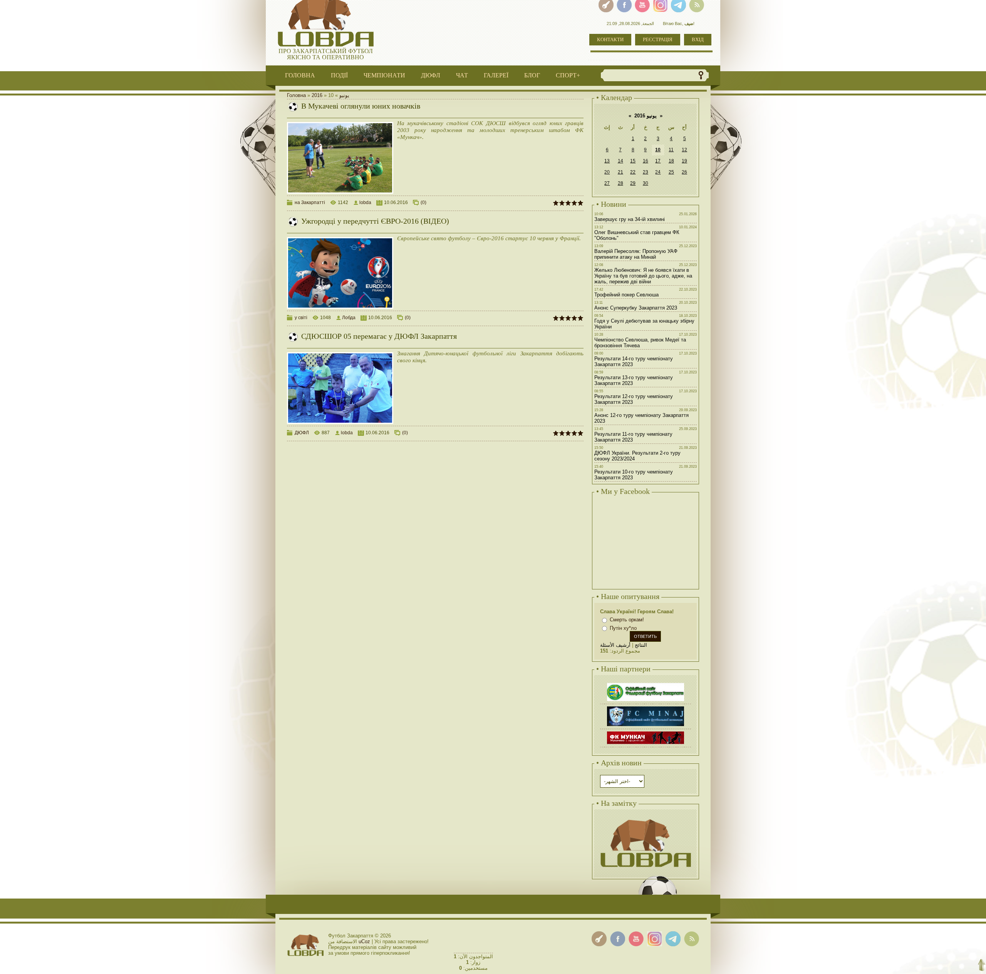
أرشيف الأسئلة (615, 645)
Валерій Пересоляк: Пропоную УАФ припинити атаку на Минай (635, 254)
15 (633, 161)
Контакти (610, 39)
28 (620, 183)
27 (607, 183)
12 (684, 149)
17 (658, 161)
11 (671, 149)
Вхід (698, 39)
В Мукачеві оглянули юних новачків (360, 106)
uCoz (364, 941)
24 (658, 172)
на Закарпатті (310, 202)
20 (607, 172)
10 (658, 149)
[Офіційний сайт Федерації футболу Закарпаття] (645, 684)
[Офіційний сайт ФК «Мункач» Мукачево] (645, 732)
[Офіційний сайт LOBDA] (645, 818)
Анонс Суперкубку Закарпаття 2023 (635, 308)
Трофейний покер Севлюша (626, 295)
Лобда (348, 317)
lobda (365, 202)
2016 (317, 95)
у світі (301, 317)
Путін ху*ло (623, 628)
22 (633, 172)
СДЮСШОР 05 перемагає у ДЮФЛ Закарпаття (379, 336)
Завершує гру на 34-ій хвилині (629, 219)
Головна (296, 95)
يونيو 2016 (645, 116)
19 (684, 161)
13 (607, 161)
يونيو (344, 95)
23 (645, 172)
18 (671, 161)
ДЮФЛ (302, 432)
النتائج (641, 645)
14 (620, 161)
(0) (423, 202)
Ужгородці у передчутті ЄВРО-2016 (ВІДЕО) (375, 221)
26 (684, 172)
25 (671, 172)
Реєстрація (657, 39)
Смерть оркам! (627, 620)
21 (620, 172)
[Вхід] (599, 938)
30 (645, 183)
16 (645, 161)
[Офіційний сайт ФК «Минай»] (645, 707)
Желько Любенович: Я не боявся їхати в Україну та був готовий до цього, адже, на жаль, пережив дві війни (643, 276)
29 (633, 183)
